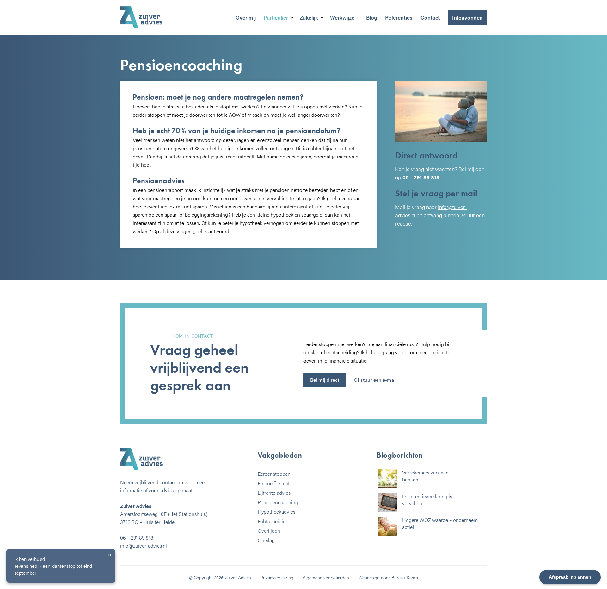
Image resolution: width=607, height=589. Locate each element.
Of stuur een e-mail (375, 379)
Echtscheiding (273, 521)
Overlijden (269, 530)
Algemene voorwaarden (326, 577)
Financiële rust (274, 483)
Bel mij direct (324, 379)
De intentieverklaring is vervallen (427, 500)
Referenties (399, 17)
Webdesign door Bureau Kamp (388, 577)
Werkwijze (342, 17)
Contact (430, 17)
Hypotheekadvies (276, 511)
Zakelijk (309, 17)
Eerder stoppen (274, 473)
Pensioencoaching (278, 502)
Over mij (246, 17)
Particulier (276, 17)
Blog (371, 17)
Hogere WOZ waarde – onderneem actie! (440, 523)
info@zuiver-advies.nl (143, 545)
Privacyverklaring (276, 577)
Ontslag (266, 540)
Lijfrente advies (274, 492)
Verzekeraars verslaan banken (425, 476)
